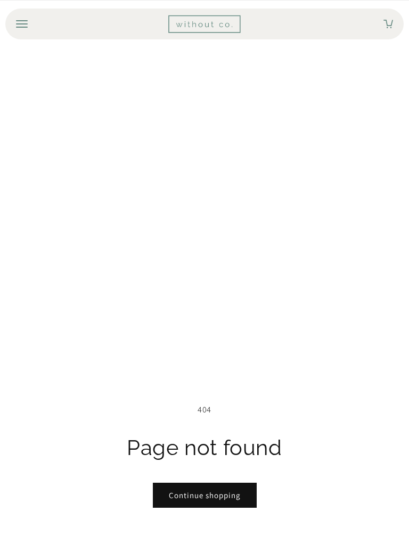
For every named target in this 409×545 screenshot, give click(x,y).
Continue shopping (205, 495)
